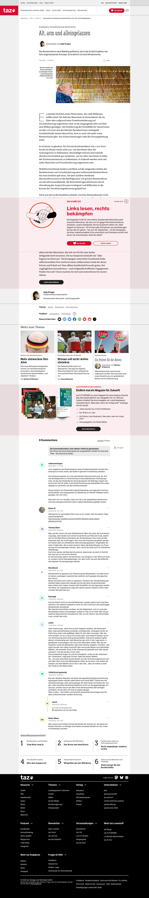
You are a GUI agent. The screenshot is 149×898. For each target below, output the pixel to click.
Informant (80, 884)
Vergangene (81, 839)
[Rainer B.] (42, 510)
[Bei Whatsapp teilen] (79, 319)
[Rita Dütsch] (42, 569)
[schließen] (126, 201)
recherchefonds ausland (114, 801)
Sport (23, 804)
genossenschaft (110, 794)
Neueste (100, 441)
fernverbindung (27, 832)
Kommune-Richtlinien (109, 880)
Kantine (24, 864)
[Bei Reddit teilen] (89, 319)
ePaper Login (53, 867)
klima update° (26, 836)
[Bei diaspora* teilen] (84, 319)
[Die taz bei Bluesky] (121, 779)
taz (27, 777)
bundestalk (25, 829)
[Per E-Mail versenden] (59, 319)
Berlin (23, 808)
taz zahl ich (108, 797)
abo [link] (102, 3)
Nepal (50, 797)
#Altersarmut (59, 307)
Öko (31, 18)
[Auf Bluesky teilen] (69, 319)
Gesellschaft (26, 797)
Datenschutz (90, 884)
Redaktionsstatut (92, 880)
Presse (79, 804)
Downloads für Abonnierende (60, 871)
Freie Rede (25, 843)
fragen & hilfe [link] (49, 3)
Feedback (52, 860)
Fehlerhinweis (66, 314)
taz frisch (52, 832)
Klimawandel (53, 808)
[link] (33, 10)
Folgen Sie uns (108, 778)
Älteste (107, 441)
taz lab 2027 (81, 843)
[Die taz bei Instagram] (126, 779)
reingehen (25, 846)
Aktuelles (80, 790)
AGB (108, 884)
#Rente (50, 307)
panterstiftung (110, 804)
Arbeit (37, 18)
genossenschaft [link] (111, 3)
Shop (23, 868)
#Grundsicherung (72, 307)
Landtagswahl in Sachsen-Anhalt (59, 792)
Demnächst (80, 829)
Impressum (101, 884)
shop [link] (41, 3)
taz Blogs (107, 829)
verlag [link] (23, 3)
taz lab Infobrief (54, 839)
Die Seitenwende (83, 797)
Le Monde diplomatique (113, 836)
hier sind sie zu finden (64, 453)
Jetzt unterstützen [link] (51, 282)
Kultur (23, 801)
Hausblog (80, 794)
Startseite (24, 18)
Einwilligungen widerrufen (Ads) (89, 887)
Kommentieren (54, 314)
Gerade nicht (118, 201)
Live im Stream (82, 836)
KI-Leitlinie (123, 880)
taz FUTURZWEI (110, 833)
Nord (23, 811)
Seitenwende (116, 884)
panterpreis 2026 (111, 808)
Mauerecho (25, 839)
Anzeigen (24, 871)
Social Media (53, 801)
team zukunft (53, 829)
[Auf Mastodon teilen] (64, 319)
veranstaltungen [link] (32, 3)
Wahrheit (24, 815)
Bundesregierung (55, 804)
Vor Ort (79, 832)
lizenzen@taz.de (36, 884)
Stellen (79, 801)
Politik (23, 790)
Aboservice (53, 864)
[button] (127, 10)
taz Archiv (108, 840)
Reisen (23, 861)
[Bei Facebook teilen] (74, 319)
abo (105, 790)
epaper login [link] (122, 3)
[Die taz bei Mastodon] (116, 779)
